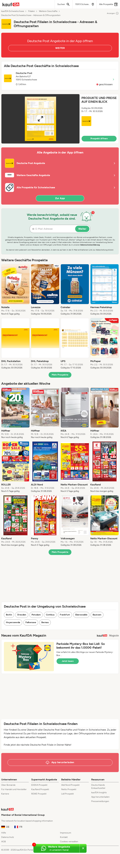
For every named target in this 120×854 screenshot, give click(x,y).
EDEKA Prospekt (39, 785)
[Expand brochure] (40, 118)
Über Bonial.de (8, 785)
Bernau (45, 622)
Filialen (31, 11)
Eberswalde (81, 614)
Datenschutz (7, 837)
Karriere (5, 793)
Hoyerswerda (13, 622)
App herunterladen (100, 797)
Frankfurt (65, 614)
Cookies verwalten (69, 841)
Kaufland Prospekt (40, 789)
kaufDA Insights (99, 792)
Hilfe (3, 832)
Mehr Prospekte (60, 374)
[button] (60, 119)
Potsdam (36, 614)
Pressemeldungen (100, 801)
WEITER (60, 48)
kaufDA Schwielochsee (12, 11)
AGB (3, 841)
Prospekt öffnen (99, 138)
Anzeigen (111, 13)
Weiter (82, 228)
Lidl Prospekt (67, 793)
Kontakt (64, 837)
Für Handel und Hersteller (14, 789)
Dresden (21, 614)
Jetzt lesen (68, 661)
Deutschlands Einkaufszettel (98, 786)
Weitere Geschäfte (48, 11)
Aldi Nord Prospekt (70, 785)
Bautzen (97, 614)
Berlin (9, 614)
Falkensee (30, 622)
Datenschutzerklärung (90, 245)
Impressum (65, 832)
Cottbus (50, 614)
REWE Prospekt (38, 793)
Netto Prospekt (68, 789)
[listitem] (15, 289)
